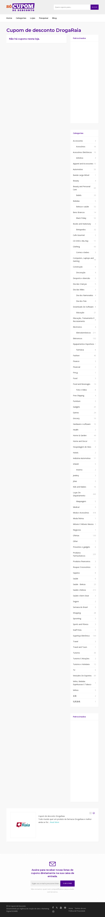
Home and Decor (80, 441)
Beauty (76, 180)
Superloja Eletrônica (81, 635)
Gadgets (76, 407)
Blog (54, 18)
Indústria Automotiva (81, 458)
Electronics (77, 327)
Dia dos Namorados (84, 295)
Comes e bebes (82, 252)
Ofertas (76, 535)
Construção (78, 267)
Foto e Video (81, 390)
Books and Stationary (82, 224)
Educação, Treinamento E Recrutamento (83, 319)
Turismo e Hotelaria (81, 664)
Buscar (94, 7)
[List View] (94, 813)
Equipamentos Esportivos (83, 344)
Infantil (76, 464)
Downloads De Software (83, 307)
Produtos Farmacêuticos (79, 554)
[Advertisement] (84, 82)
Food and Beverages (81, 384)
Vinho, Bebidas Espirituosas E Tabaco (82, 683)
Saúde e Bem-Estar (81, 595)
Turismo (76, 653)
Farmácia (80, 350)
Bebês (78, 195)
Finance (76, 361)
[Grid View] (91, 813)
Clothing (76, 246)
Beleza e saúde (82, 206)
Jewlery (76, 475)
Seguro (76, 601)
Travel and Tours (80, 647)
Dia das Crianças (80, 284)
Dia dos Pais (81, 301)
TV (74, 670)
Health (75, 429)
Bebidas (76, 201)
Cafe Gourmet (79, 235)
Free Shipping (78, 395)
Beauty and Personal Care (81, 188)
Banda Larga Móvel (81, 175)
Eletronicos (77, 338)
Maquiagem (81, 501)
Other (75, 541)
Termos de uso (80, 908)
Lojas (32, 18)
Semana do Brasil (80, 607)
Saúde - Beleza (79, 584)
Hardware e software (82, 424)
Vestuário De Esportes (82, 675)
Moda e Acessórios (81, 512)
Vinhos (75, 690)
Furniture (76, 401)
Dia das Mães (78, 289)
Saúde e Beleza (79, 590)
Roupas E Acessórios (81, 567)
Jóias (75, 481)
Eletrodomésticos (83, 332)
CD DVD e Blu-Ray (80, 241)
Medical (76, 507)
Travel (75, 641)
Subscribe (67, 883)
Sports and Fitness (80, 624)
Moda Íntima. (78, 518)
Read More (54, 822)
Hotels (75, 452)
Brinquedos (81, 229)
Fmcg (75, 372)
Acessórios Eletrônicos (82, 152)
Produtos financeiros (81, 561)
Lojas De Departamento (79, 494)
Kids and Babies (79, 487)
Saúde (75, 578)
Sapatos (76, 573)
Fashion (76, 355)
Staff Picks (77, 630)
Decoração (80, 272)
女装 (75, 696)
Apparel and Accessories (83, 163)
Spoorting (77, 618)
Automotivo (78, 169)
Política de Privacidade (77, 911)
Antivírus (79, 158)
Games (76, 412)
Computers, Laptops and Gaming (83, 259)
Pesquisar (43, 18)
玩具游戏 (76, 701)
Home (9, 18)
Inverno (79, 470)
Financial (76, 367)
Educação (80, 312)
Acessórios (80, 146)
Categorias (21, 18)
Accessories (78, 141)
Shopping (77, 613)
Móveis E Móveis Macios (83, 524)
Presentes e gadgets (81, 547)
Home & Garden (80, 435)
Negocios (77, 530)
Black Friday (81, 218)
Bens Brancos (79, 212)
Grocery (76, 418)
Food (75, 378)
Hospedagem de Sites (82, 447)
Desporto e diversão (81, 278)
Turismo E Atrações (81, 658)
